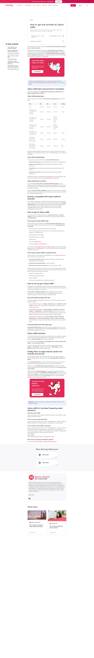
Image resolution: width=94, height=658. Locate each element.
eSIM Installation (28, 5)
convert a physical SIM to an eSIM (41, 246)
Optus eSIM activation (12, 59)
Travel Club (44, 5)
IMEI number (38, 241)
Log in (73, 5)
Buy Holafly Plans (37, 71)
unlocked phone (43, 243)
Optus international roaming (49, 178)
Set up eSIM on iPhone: (34, 303)
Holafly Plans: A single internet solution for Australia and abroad (13, 62)
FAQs (34, 5)
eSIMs (35, 91)
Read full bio (32, 494)
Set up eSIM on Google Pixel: (36, 316)
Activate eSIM (38, 328)
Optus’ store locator (60, 255)
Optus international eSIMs (50, 82)
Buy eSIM (59, 1)
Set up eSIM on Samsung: (35, 309)
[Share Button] (63, 41)
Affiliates (50, 5)
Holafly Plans (45, 56)
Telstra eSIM (39, 441)
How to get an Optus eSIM (13, 53)
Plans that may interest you (13, 69)
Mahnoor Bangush (42, 477)
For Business (55, 5)
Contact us (38, 5)
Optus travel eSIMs (37, 82)
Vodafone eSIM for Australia (49, 441)
